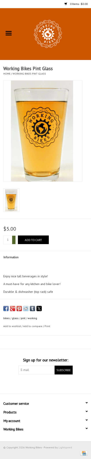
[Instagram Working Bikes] (53, 383)
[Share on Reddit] (25, 308)
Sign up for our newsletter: (45, 360)
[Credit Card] (83, 453)
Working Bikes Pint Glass (29, 73)
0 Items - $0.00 (78, 4)
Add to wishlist (12, 326)
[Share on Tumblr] (32, 308)
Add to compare (33, 326)
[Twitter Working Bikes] (45, 383)
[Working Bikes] (54, 34)
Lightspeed (65, 447)
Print (47, 326)
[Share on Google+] (12, 308)
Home (6, 73)
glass (15, 318)
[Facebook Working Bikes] (37, 383)
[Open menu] (8, 33)
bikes (6, 318)
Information (11, 257)
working (32, 318)
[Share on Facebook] (6, 308)
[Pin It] (19, 308)
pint (23, 318)
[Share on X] (39, 308)
